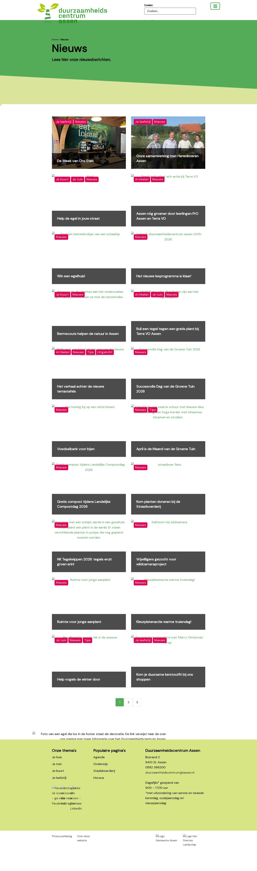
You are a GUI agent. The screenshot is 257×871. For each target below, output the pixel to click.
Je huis (57, 757)
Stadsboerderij (104, 771)
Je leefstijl (59, 778)
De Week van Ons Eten (75, 161)
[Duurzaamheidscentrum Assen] (215, 6)
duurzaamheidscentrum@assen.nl (169, 772)
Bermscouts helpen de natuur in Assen (88, 333)
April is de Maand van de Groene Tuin (165, 449)
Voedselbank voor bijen (76, 449)
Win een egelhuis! (71, 276)
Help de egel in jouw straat (78, 218)
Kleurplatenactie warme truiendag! (163, 621)
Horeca (98, 778)
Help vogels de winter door (78, 679)
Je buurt (58, 771)
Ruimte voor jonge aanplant (79, 621)
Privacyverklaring (62, 836)
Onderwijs (100, 764)
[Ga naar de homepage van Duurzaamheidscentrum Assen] (72, 16)
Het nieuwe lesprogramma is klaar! (163, 276)
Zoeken (148, 5)
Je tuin (57, 764)
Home (55, 39)
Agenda (99, 757)
